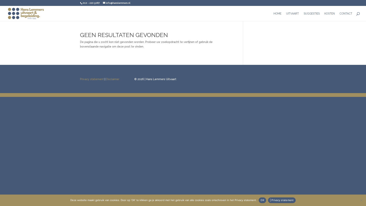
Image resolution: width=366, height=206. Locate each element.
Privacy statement (92, 79)
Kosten (329, 13)
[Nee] (361, 200)
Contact (346, 13)
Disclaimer (112, 79)
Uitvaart (292, 13)
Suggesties (312, 13)
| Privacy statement (282, 200)
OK (262, 200)
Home (277, 13)
